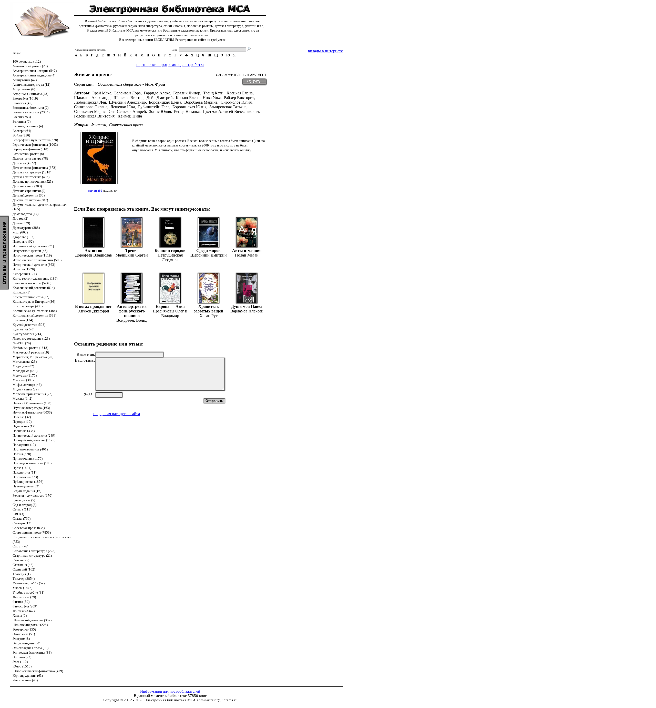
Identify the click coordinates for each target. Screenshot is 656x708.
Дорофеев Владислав (93, 255)
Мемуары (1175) (25, 375)
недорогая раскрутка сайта (116, 413)
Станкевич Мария (90, 111)
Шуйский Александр (127, 102)
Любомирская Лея (90, 102)
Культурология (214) (27, 334)
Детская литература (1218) (32, 172)
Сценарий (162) (24, 569)
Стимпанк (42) (23, 565)
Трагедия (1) (21, 574)
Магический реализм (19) (31, 352)
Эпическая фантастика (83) (32, 652)
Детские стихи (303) (27, 186)
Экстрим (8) (21, 639)
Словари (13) (22, 523)
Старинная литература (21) (32, 555)
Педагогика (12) (24, 426)
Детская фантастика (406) (31, 177)
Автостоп (93, 250)
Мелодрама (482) (25, 371)
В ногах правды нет (93, 306)
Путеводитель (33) (26, 486)
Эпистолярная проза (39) (30, 648)
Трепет (131, 250)
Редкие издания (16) (27, 491)
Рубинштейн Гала (153, 107)
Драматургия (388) (26, 228)
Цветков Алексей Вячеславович (231, 111)
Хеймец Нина (130, 116)
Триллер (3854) (24, 579)
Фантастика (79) (24, 597)
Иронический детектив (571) (33, 246)
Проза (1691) (22, 468)
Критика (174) (23, 320)
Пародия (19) (22, 422)
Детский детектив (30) (29, 195)
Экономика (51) (24, 634)
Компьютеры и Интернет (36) (34, 301)
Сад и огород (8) (24, 505)
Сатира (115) (22, 509)
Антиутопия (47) (25, 80)
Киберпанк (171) (25, 274)
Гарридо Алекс (157, 93)
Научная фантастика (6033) (32, 412)
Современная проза (126, 125)
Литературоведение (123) (31, 338)
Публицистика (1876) (28, 482)
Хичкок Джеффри (93, 311)
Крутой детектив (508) (29, 325)
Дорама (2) (20, 218)
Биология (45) (22, 103)
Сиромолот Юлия (236, 102)
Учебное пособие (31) (28, 592)
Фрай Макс (101, 93)
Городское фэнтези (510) (30, 149)
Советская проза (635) (29, 528)
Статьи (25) (21, 560)
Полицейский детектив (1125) (34, 440)
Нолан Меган (247, 255)
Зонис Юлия (160, 111)
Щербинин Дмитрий (208, 255)
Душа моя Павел (246, 306)
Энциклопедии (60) (26, 643)
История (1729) (24, 269)
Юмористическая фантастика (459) (38, 671)
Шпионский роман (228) (30, 625)
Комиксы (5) (21, 292)
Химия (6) (20, 615)
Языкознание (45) (25, 680)
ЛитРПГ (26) (22, 343)
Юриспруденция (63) (28, 675)
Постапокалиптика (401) (30, 449)
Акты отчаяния (247, 250)
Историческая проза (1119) (32, 255)
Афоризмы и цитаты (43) (30, 94)
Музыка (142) (22, 398)
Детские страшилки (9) (29, 191)
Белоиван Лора (127, 93)
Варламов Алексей (246, 311)
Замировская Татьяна (228, 107)
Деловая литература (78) (30, 158)
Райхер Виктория (239, 97)
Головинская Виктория (94, 116)
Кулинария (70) (23, 329)
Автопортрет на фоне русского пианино (132, 311)
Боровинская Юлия (189, 107)
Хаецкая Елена (240, 93)
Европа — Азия (170, 306)
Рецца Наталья (187, 111)
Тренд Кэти (213, 93)
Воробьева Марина (201, 102)
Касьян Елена (188, 97)
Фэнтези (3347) (24, 611)
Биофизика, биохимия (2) (30, 108)
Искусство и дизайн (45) (30, 251)
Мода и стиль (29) (25, 389)
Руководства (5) (24, 500)
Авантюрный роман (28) (30, 66)
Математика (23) (25, 361)
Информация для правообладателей (170, 691)
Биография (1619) (25, 98)
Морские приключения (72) (32, 394)
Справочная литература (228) (34, 551)
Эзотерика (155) (24, 629)
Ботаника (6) (21, 121)
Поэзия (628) (22, 454)
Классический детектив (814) (34, 288)
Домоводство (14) (25, 214)
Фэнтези (98, 125)
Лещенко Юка (122, 107)
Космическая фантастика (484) (35, 311)
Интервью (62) (23, 241)
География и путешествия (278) (35, 140)
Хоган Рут (209, 315)
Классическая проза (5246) (32, 283)
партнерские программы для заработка (170, 64)
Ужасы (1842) (22, 588)
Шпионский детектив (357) (32, 620)
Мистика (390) (23, 380)
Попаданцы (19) (24, 445)
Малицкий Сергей (132, 255)
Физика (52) (21, 602)
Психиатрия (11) (24, 472)
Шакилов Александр (92, 97)
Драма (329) (21, 223)
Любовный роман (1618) (30, 348)
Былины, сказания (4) (28, 126)
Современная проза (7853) (32, 532)
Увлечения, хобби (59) (29, 583)
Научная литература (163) (31, 408)
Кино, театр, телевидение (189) (35, 278)
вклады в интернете (325, 51)
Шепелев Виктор (129, 97)
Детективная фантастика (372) (34, 168)
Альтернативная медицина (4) (34, 75)
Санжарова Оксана (90, 107)
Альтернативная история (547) (35, 71)
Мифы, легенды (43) (27, 385)
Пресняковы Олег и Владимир (170, 313)
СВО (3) (18, 514)
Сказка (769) (21, 518)
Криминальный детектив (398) (34, 315)
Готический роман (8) (28, 154)
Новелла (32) (22, 417)
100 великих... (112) (27, 61)
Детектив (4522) (24, 163)
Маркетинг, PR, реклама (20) (33, 357)
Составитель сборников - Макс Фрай (131, 84)
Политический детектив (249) (34, 435)
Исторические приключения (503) (37, 260)
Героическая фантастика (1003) (35, 144)
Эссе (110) (20, 662)
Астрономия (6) (24, 89)
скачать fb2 (95, 190)
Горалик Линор (186, 93)
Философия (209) (25, 606)
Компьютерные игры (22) (31, 297)
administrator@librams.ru (217, 700)
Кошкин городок (170, 250)
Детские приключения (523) (33, 181)
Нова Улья (212, 97)
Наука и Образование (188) (32, 403)
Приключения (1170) (28, 458)
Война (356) (21, 135)
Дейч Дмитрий (160, 97)
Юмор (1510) (22, 666)
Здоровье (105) (23, 237)
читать (254, 82)
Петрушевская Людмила (170, 257)
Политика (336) (24, 431)
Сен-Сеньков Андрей (127, 111)
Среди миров (208, 250)
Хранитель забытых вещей (208, 308)
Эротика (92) (22, 657)
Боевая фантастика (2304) (31, 112)
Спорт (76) (20, 546)
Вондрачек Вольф (131, 320)
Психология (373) (25, 477)
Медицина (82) (23, 366)
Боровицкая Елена (165, 102)
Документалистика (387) (30, 200)
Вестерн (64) (22, 131)
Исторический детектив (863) (34, 265)
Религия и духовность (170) (32, 495)
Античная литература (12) (31, 84)
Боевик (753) (22, 117)
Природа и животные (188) (32, 463)
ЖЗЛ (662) (20, 232)
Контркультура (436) (28, 306)
